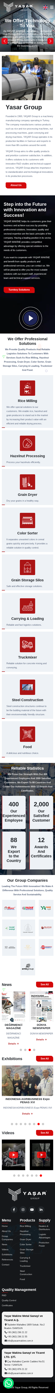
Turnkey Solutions (19, 289)
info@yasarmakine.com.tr (20, 1340)
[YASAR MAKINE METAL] (9, 908)
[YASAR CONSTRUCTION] (27, 927)
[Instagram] (23, 1209)
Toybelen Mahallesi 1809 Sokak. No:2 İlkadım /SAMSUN (24, 1326)
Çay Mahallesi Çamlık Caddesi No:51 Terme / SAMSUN (24, 1363)
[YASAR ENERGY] (9, 927)
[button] (50, 41)
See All (45, 984)
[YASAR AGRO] (46, 908)
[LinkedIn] (41, 1209)
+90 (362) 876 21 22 (17, 1369)
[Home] (27, 1195)
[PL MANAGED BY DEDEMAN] (9, 947)
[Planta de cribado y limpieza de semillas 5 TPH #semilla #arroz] (41, 1155)
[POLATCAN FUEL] (46, 927)
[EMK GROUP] (27, 967)
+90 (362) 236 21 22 (17, 1332)
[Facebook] (14, 1209)
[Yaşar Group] (18, 7)
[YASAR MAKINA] (27, 908)
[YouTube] (32, 1209)
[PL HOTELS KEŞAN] (27, 947)
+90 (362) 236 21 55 (17, 1336)
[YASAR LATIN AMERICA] (46, 947)
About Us (16, 185)
